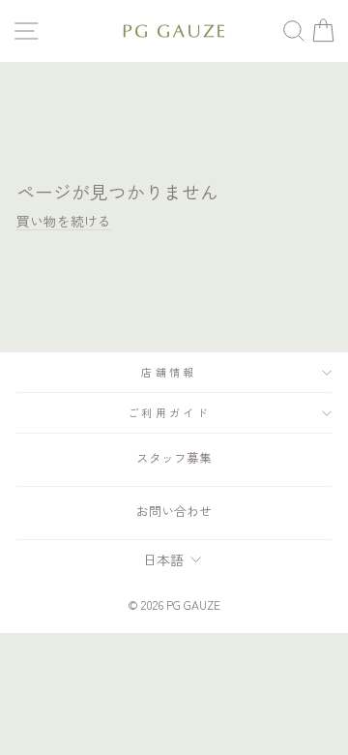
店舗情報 (168, 371)
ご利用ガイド (169, 412)
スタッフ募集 (174, 457)
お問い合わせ (174, 510)
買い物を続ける (63, 220)
